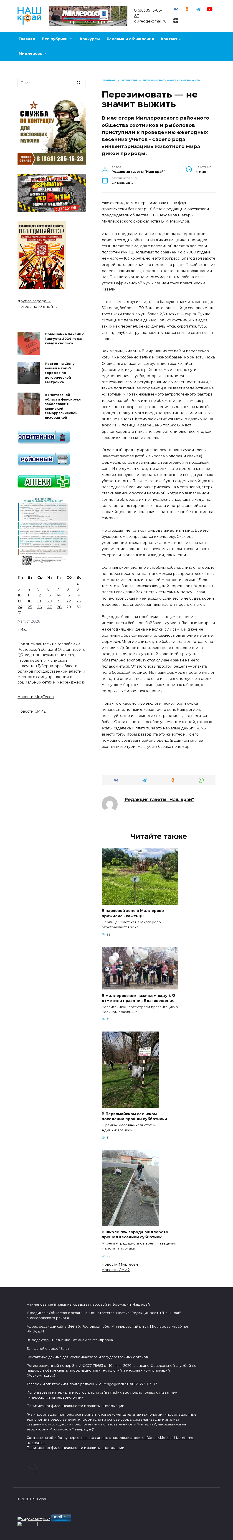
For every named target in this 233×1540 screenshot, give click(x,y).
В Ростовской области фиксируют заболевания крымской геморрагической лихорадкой (63, 441)
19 (39, 636)
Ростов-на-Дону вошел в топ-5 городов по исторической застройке (60, 408)
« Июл (23, 665)
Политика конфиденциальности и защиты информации (75, 1448)
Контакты (171, 39)
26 (39, 642)
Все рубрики (55, 39)
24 (20, 642)
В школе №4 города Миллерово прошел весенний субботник (135, 1234)
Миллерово (30, 53)
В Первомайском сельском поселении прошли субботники (134, 1116)
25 (30, 642)
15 (68, 631)
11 (29, 631)
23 (78, 636)
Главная (27, 39)
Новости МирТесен (120, 1264)
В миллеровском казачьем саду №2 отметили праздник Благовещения (138, 998)
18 (30, 636)
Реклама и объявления (130, 39)
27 (49, 642)
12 (39, 631)
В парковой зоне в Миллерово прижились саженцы (133, 913)
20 (49, 636)
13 (49, 631)
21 (59, 636)
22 (68, 636)
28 (59, 642)
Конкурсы (90, 39)
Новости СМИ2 (116, 1270)
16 (78, 631)
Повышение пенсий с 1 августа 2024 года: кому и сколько (64, 374)
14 (59, 631)
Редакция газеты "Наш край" (159, 799)
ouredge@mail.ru (150, 21)
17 (19, 636)
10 (20, 631)
